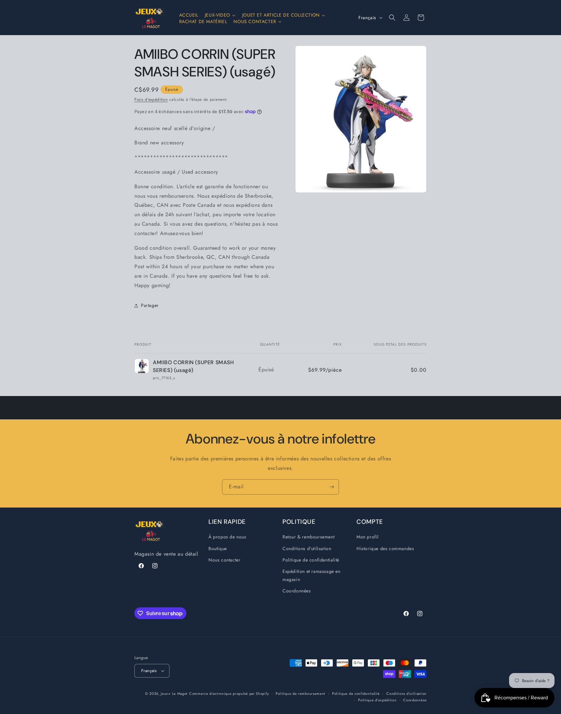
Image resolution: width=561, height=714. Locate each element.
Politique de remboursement (300, 693)
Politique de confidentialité (310, 560)
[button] (392, 17)
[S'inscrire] (331, 487)
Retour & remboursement (308, 537)
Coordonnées (296, 591)
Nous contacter (224, 560)
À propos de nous (227, 537)
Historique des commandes (385, 548)
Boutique (217, 548)
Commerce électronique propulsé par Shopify (229, 693)
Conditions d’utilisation (406, 693)
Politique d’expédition (377, 700)
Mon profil (367, 537)
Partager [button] (150, 305)
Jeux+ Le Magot (174, 693)
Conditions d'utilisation (306, 548)
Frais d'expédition (151, 99)
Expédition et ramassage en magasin (311, 575)
